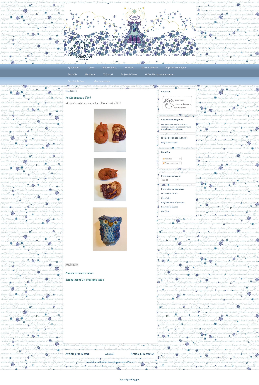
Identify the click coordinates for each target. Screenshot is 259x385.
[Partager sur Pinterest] (77, 264)
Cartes (91, 67)
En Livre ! (108, 74)
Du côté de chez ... (77, 81)
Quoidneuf (74, 67)
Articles (168, 159)
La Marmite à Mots (169, 193)
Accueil (110, 353)
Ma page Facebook (169, 142)
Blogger (135, 379)
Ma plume (90, 74)
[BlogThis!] (69, 264)
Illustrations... (109, 67)
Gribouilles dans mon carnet (159, 74)
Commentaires (171, 163)
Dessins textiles (149, 67)
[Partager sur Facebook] (74, 264)
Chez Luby (165, 198)
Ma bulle (72, 74)
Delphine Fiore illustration (172, 202)
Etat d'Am (165, 211)
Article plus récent (77, 353)
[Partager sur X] (71, 264)
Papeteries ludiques (176, 67)
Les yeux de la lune (169, 207)
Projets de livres (129, 74)
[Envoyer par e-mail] (66, 264)
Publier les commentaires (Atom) (117, 362)
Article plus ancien (142, 353)
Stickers (129, 67)
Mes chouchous (102, 81)
